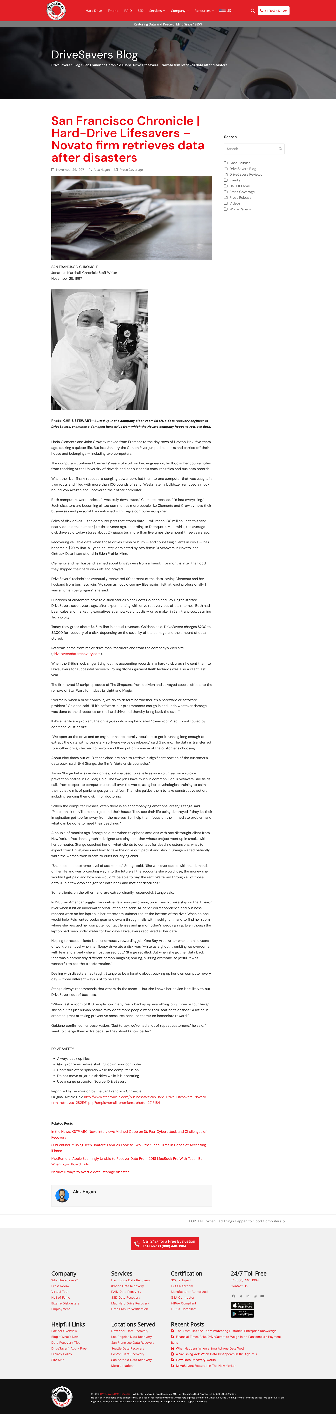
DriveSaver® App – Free (69, 1348)
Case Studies (239, 163)
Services (155, 10)
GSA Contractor (182, 1297)
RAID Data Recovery (126, 1292)
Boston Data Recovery (127, 1354)
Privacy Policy (61, 1354)
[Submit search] (280, 149)
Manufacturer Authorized (189, 1292)
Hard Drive (94, 10)
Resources (203, 10)
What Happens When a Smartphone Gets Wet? (210, 1348)
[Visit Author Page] (62, 1195)
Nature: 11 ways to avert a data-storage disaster (90, 1172)
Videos (235, 203)
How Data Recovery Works (196, 1360)
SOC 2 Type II (181, 1280)
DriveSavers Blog (242, 168)
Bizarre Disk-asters (65, 1303)
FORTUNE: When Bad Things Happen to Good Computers (235, 1221)
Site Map (57, 1360)
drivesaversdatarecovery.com (76, 653)
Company (178, 10)
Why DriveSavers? (64, 1280)
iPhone (113, 10)
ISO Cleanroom (182, 1286)
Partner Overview (64, 1331)
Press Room (60, 1286)
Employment (60, 1309)
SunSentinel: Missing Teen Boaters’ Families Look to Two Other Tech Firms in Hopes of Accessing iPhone (128, 1148)
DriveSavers (60, 65)
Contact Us (239, 1286)
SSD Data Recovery (125, 1297)
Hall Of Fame (239, 186)
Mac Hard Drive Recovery (130, 1303)
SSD (141, 10)
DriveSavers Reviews (245, 174)
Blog (77, 65)
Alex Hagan (102, 170)
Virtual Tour (60, 1292)
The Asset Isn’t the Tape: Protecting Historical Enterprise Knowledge (226, 1331)
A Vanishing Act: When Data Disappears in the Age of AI (217, 1354)
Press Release (240, 197)
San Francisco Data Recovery (133, 1342)
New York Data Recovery (129, 1331)
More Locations (122, 1366)
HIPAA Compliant (183, 1303)
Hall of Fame (60, 1297)
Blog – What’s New (65, 1337)
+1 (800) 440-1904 (245, 1280)
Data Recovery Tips (65, 1342)
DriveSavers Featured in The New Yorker (206, 1366)
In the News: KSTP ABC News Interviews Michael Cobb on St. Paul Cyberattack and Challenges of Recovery (128, 1134)
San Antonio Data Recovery (131, 1360)
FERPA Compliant (184, 1309)
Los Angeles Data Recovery (131, 1337)
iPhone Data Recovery (127, 1286)
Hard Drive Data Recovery (130, 1280)
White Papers (240, 209)
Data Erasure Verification (129, 1309)
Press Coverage (131, 170)
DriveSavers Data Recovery (115, 1393)
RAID (128, 10)
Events (234, 180)
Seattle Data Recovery (127, 1348)
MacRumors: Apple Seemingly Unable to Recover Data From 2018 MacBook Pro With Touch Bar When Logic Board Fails (127, 1161)
